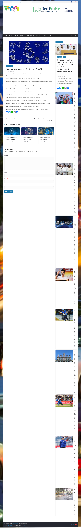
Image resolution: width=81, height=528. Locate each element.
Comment (7, 155)
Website (6, 185)
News (15, 35)
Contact (60, 35)
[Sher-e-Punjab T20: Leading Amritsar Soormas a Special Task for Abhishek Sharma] (64, 462)
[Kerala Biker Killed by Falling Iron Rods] (64, 502)
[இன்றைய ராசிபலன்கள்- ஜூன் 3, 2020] (46, 128)
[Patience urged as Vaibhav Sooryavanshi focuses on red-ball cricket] (64, 415)
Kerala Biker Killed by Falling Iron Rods (74, 497)
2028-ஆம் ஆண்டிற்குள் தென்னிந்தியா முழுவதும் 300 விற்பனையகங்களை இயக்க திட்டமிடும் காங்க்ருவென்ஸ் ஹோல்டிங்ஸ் (75, 185)
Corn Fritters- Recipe (11, 118)
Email (6, 179)
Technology (51, 35)
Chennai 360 (29, 35)
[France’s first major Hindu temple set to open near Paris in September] (64, 372)
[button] (11, 35)
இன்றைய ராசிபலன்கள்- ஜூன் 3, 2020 (46, 138)
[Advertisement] (40, 24)
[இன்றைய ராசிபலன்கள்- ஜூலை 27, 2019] (29, 128)
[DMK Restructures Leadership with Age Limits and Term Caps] (64, 288)
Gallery (38, 35)
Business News (59, 57)
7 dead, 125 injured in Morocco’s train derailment (43, 119)
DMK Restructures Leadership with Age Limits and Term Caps (75, 283)
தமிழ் (9, 35)
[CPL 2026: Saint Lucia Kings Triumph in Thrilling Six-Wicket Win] (64, 329)
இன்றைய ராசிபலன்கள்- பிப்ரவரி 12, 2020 (12, 138)
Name (6, 172)
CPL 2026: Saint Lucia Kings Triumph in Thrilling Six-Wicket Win (75, 325)
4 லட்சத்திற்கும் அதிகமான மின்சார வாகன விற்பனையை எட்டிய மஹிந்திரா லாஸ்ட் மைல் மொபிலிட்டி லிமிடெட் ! (75, 237)
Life (44, 35)
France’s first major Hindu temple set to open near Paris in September (75, 367)
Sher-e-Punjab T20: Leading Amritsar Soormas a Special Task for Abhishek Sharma (75, 457)
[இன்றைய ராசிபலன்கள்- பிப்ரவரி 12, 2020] (12, 128)
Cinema (21, 35)
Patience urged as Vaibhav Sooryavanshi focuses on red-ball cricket (75, 410)
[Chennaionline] (5, 35)
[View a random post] (75, 35)
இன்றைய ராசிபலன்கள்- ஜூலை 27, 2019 (29, 138)
